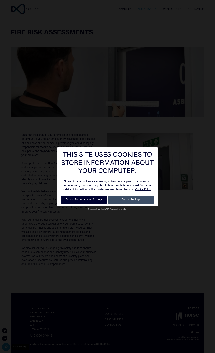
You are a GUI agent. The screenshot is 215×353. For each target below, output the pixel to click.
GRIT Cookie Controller (115, 209)
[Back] (61, 176)
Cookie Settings (131, 199)
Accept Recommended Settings (84, 199)
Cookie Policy (143, 189)
